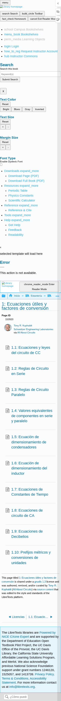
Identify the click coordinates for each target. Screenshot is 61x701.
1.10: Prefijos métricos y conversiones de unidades (31, 557)
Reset (5, 104)
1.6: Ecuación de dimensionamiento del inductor (29, 468)
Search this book (9, 68)
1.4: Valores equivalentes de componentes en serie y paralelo (32, 415)
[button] (15, 230)
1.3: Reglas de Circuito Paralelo (30, 392)
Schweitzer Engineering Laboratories (33, 329)
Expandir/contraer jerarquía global (5, 296)
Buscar (7, 697)
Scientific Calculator (21, 200)
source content (45, 589)
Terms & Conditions (15, 678)
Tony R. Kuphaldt (23, 325)
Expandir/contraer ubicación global (57, 295)
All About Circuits (26, 332)
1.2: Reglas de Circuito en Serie (30, 371)
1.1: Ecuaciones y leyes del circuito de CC (30, 350)
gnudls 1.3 (40, 581)
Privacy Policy (44, 674)
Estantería (36, 295)
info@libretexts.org (21, 686)
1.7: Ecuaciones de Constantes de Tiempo (29, 492)
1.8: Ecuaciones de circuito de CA (27, 513)
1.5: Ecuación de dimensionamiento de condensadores (28, 442)
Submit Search (10, 79)
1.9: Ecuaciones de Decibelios (27, 534)
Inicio (17, 295)
